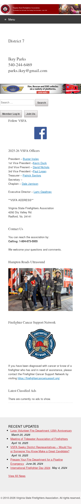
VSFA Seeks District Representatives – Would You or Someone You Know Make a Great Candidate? (41, 449)
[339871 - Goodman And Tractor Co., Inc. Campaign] (40, 93)
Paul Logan (39, 171)
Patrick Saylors (32, 175)
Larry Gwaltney (43, 192)
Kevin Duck (40, 163)
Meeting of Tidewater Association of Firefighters (39, 439)
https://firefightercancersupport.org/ (39, 378)
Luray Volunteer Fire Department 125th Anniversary (41, 430)
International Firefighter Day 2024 (30, 468)
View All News (17, 476)
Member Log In (11, 114)
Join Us (30, 114)
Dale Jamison (30, 184)
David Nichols (41, 167)
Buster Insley (31, 159)
